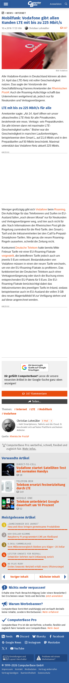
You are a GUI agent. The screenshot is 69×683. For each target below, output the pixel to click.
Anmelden (55, 4)
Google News (13, 642)
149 (21, 492)
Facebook (58, 636)
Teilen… (36, 401)
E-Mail (45, 421)
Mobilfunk (45, 409)
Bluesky (41, 636)
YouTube (19, 648)
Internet (20, 13)
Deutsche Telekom (26, 247)
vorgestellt (8, 255)
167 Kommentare (36, 393)
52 (20, 508)
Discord (24, 636)
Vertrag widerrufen (48, 669)
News (10, 13)
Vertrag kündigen (10, 673)
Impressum (7, 669)
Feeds (9, 636)
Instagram (34, 642)
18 (20, 475)
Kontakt (19, 669)
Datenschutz (44, 673)
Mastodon (54, 642)
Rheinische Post (18, 436)
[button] (66, 4)
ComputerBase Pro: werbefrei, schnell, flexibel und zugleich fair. (36, 447)
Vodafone (63, 71)
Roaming (59, 209)
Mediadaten (30, 669)
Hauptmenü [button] (6, 4)
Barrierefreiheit (28, 673)
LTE (33, 409)
